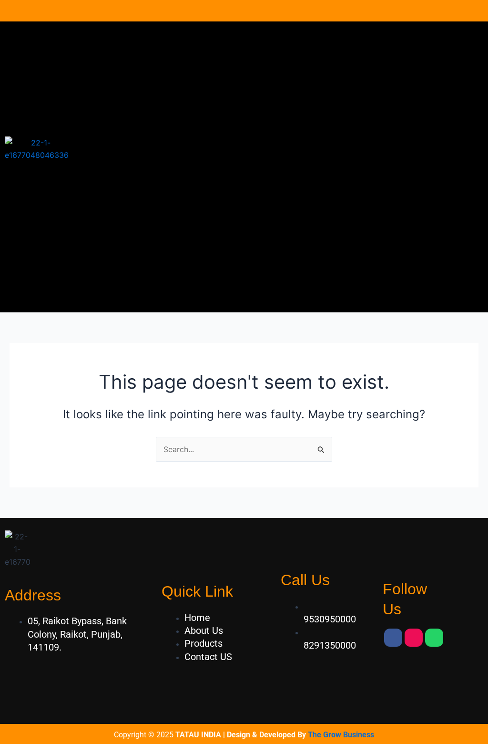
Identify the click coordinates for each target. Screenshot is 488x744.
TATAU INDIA (198, 734)
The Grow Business (341, 734)
